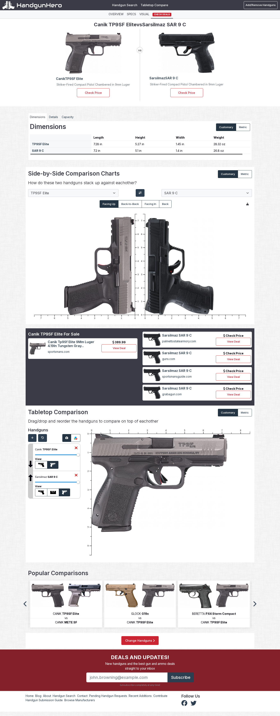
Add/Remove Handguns (261, 5)
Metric (243, 127)
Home (30, 696)
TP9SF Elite (40, 144)
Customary (226, 127)
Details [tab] (53, 117)
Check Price (93, 92)
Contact (82, 696)
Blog (38, 696)
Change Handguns (139, 640)
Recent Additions (140, 696)
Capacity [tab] (68, 117)
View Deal (119, 348)
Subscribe (180, 677)
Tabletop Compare (154, 5)
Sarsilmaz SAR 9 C (177, 335)
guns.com (168, 359)
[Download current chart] (247, 204)
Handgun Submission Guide (44, 700)
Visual (144, 14)
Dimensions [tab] (37, 117)
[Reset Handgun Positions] (42, 438)
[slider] (78, 454)
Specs (131, 14)
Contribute (160, 696)
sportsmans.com (58, 351)
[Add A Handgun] (32, 438)
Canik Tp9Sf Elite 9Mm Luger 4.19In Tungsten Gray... (71, 344)
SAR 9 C (38, 150)
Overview (116, 14)
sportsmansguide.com (177, 376)
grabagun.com (172, 394)
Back (165, 204)
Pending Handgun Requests (108, 696)
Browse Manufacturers (79, 700)
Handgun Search (124, 5)
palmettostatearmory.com (179, 341)
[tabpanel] (140, 139)
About (47, 696)
